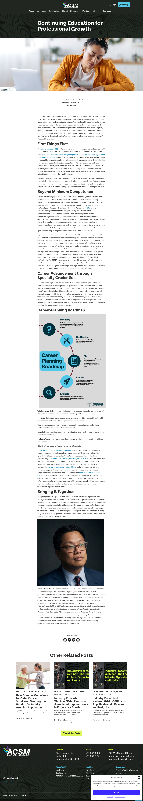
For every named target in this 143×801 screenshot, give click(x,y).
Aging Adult (25, 692)
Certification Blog (38, 692)
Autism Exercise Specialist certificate (62, 467)
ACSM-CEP (81, 459)
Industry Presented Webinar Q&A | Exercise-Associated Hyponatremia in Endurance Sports (71, 703)
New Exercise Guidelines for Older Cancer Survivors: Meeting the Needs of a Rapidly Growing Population (32, 701)
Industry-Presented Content (65, 692)
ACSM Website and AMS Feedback (69, 776)
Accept (116, 792)
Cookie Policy (110, 797)
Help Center (90, 770)
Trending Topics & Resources (127, 770)
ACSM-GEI (55, 459)
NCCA (88, 208)
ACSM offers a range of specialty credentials (54, 450)
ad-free (81, 692)
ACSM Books (121, 773)
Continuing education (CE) (47, 149)
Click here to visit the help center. (16, 782)
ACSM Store (91, 773)
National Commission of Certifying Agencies (61, 155)
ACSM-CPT (64, 459)
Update (73, 695)
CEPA (18, 692)
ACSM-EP (72, 459)
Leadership (60, 770)
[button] (139, 777)
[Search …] (106, 5)
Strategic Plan (61, 773)
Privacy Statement (120, 797)
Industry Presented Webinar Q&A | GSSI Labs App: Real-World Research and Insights (109, 703)
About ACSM (61, 767)
